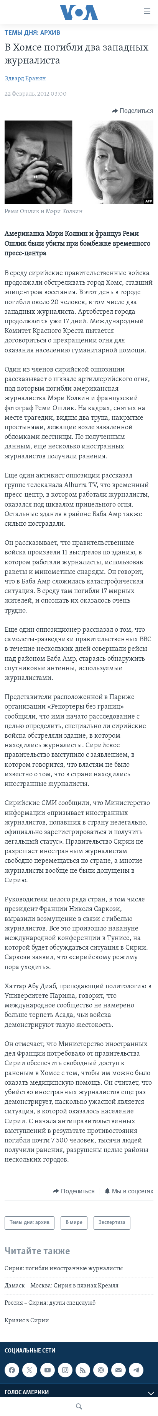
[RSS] (83, 1370)
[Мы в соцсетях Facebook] (12, 1370)
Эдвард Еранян (25, 79)
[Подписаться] (118, 1370)
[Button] (133, 111)
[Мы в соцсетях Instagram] (65, 1370)
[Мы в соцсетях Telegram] (136, 1370)
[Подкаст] (100, 1370)
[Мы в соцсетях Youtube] (47, 1370)
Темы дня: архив (32, 33)
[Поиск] (79, 1406)
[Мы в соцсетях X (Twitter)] (29, 1370)
